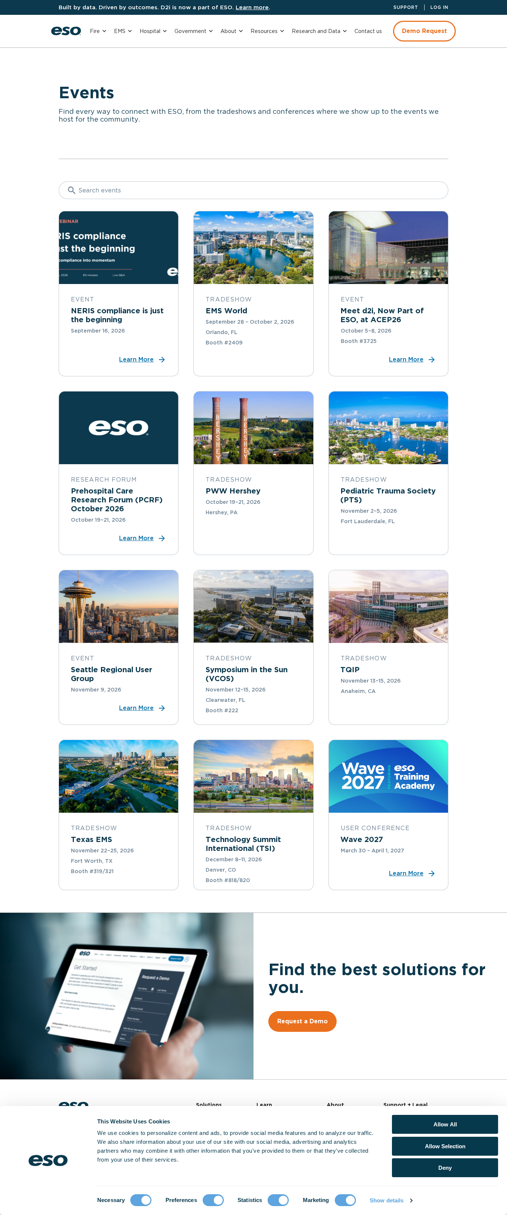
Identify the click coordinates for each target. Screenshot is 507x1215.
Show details (386, 1200)
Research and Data (316, 31)
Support (405, 7)
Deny (445, 1168)
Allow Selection (445, 1146)
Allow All (445, 1124)
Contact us (368, 31)
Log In (439, 7)
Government (190, 31)
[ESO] (66, 31)
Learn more (252, 7)
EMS (119, 31)
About (228, 31)
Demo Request (424, 30)
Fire (95, 31)
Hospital (150, 31)
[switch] (213, 1200)
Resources (264, 31)
